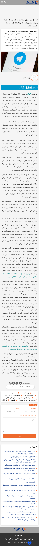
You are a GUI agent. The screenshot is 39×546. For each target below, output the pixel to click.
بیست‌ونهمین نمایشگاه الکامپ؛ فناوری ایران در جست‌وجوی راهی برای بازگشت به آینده (21, 513)
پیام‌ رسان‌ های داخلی (13, 398)
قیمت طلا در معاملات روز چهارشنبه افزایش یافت (20, 465)
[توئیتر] (16, 383)
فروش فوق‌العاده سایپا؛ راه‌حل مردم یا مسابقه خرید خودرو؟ (19, 502)
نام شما (33, 409)
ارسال (19, 436)
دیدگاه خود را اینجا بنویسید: (27, 416)
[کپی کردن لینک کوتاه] (19, 387)
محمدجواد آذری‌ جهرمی (27, 400)
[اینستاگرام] (15, 536)
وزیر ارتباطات (25, 393)
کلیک (9, 539)
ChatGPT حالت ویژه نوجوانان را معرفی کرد (21, 479)
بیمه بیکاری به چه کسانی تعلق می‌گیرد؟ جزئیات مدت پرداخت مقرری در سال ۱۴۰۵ (19, 518)
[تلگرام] (20, 383)
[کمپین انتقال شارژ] (19, 87)
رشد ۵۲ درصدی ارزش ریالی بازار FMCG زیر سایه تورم (20, 491)
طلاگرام (13, 400)
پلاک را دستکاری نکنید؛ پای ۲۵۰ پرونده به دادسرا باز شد (19, 475)
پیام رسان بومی (29, 395)
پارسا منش (26, 77)
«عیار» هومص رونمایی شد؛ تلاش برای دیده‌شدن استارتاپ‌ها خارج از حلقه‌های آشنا (20, 452)
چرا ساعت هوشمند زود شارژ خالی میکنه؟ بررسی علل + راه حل (19, 486)
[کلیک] (32, 2)
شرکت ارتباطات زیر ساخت (11, 395)
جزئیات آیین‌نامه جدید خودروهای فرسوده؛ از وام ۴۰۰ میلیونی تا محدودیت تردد (19, 508)
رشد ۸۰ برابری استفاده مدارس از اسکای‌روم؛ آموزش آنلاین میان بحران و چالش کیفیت (20, 461)
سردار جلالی (28, 398)
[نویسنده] (34, 78)
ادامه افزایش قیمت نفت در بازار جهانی (23, 457)
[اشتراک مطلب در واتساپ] (10, 383)
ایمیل (17, 409)
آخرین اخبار (33, 447)
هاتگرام (5, 400)
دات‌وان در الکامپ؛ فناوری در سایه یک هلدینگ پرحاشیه (20, 497)
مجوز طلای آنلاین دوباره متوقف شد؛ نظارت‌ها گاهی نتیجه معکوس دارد (20, 469)
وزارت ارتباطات (13, 393)
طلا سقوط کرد (30, 482)
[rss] (24, 536)
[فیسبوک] (13, 383)
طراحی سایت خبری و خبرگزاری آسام (17, 543)
